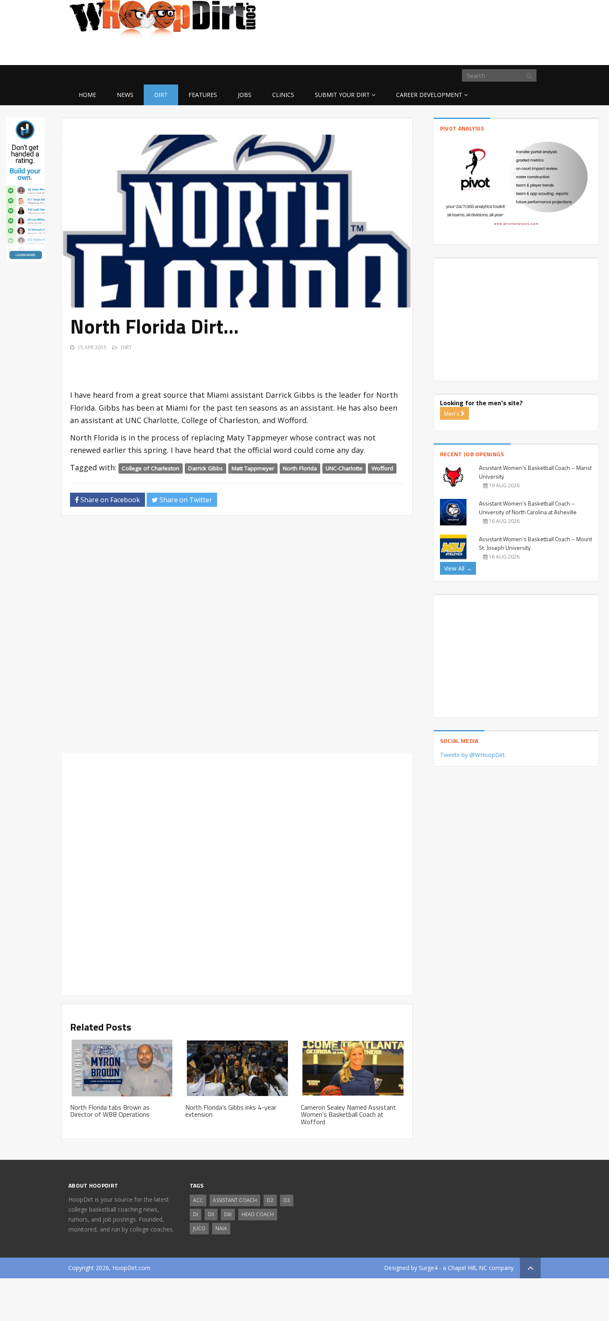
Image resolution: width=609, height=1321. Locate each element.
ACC (198, 1200)
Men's (452, 413)
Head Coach (258, 1214)
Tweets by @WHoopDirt (472, 755)
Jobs (244, 95)
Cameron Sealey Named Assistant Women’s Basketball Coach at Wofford (348, 1114)
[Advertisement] (474, 51)
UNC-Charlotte (344, 468)
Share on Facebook (109, 499)
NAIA (221, 1228)
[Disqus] (237, 637)
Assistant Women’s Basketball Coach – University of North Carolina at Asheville (528, 507)
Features (202, 95)
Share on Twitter (185, 499)
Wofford (382, 468)
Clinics (283, 95)
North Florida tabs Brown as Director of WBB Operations (110, 1111)
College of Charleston (150, 468)
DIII (228, 1214)
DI (195, 1214)
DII (211, 1214)
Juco (199, 1228)
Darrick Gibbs (205, 468)
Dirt (161, 95)
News (125, 95)
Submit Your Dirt (342, 95)
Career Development (429, 95)
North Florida (300, 468)
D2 (270, 1200)
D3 (286, 1200)
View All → (458, 568)
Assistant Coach (235, 1200)
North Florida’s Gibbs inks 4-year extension (230, 1111)
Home (87, 95)
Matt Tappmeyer (253, 468)
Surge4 (428, 1268)
